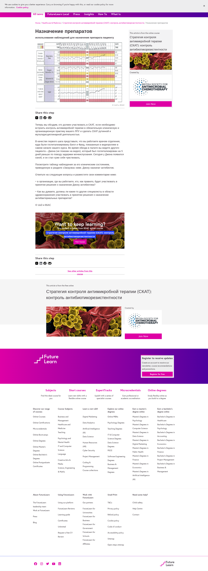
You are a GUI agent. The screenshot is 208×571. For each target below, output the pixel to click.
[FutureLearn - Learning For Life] (167, 563)
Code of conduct (114, 526)
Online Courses (39, 416)
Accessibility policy (116, 532)
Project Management (91, 456)
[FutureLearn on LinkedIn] (60, 564)
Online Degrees (39, 441)
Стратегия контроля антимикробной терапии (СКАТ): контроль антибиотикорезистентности (103, 23)
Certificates (63, 520)
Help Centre (137, 508)
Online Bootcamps (40, 435)
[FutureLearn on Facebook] (36, 564)
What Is (116, 14)
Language (62, 454)
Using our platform (65, 502)
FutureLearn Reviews (66, 508)
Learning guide (64, 514)
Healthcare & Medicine (51, 23)
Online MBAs (113, 416)
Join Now (151, 103)
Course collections (90, 470)
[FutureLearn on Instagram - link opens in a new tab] (42, 564)
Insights (89, 14)
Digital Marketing (90, 416)
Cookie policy (113, 520)
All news (38, 14)
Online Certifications (41, 422)
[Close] (204, 6)
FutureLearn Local (58, 14)
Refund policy (113, 514)
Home (37, 23)
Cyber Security (89, 450)
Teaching (61, 432)
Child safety (138, 502)
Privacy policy (113, 508)
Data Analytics (89, 422)
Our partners (88, 502)
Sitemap (111, 539)
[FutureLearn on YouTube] (54, 564)
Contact (136, 514)
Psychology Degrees (116, 422)
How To (102, 14)
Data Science (88, 436)
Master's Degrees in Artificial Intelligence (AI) (141, 475)
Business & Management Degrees (113, 468)
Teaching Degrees (115, 428)
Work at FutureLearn (41, 510)
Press (76, 14)
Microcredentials (40, 428)
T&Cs (110, 502)
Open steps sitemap (116, 545)
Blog (35, 522)
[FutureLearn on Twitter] (48, 564)
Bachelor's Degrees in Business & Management (166, 467)
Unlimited (62, 526)
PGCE (110, 450)
